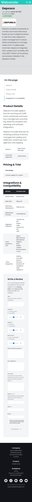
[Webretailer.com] (9, 2)
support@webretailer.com (16, 487)
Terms (16, 471)
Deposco (9, 85)
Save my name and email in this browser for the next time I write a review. (17, 422)
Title (9, 296)
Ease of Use (11, 335)
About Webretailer (16, 450)
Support (10, 322)
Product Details (11, 90)
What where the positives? (15, 348)
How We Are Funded (16, 454)
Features (10, 309)
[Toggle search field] (27, 2)
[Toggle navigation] (30, 2)
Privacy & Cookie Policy (16, 473)
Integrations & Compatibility (15, 98)
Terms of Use (18, 289)
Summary (10, 373)
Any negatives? (12, 361)
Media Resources (16, 452)
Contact (16, 456)
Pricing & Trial (10, 94)
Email (9, 414)
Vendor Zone (16, 464)
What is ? (11, 394)
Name (10, 406)
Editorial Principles (16, 475)
